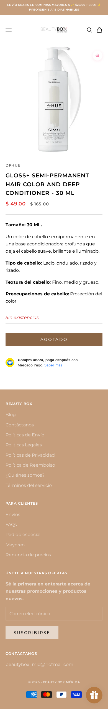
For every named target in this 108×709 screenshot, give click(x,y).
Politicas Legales (24, 444)
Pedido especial (23, 534)
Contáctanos (20, 425)
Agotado (54, 339)
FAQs (11, 524)
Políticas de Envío (25, 435)
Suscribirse (32, 632)
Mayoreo (15, 544)
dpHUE (13, 165)
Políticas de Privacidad (30, 455)
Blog (11, 414)
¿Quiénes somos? (25, 475)
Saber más (53, 365)
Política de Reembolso (30, 465)
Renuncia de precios (28, 554)
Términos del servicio (29, 485)
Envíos (13, 514)
